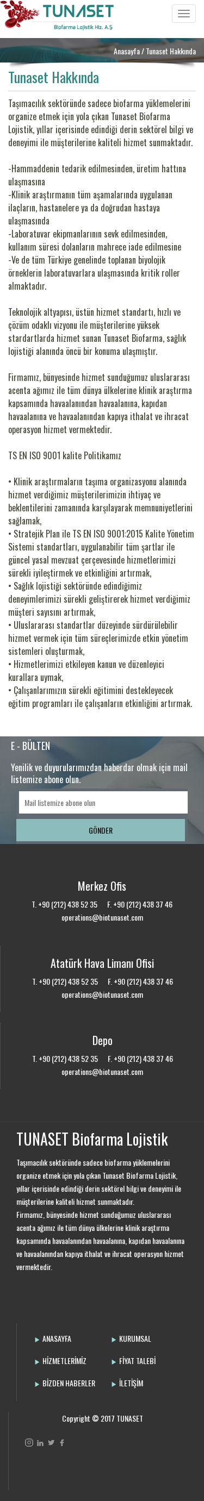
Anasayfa (127, 51)
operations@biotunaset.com (102, 917)
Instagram (29, 1443)
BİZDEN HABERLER (68, 1383)
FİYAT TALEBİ (137, 1360)
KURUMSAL (135, 1338)
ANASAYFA (56, 1338)
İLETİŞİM (131, 1383)
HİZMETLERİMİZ (64, 1360)
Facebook (62, 1443)
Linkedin (40, 1443)
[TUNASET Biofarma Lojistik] (60, 24)
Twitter (51, 1443)
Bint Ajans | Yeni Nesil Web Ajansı (43, 1471)
